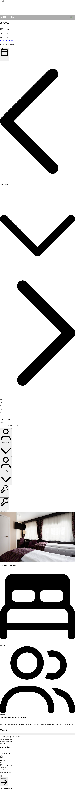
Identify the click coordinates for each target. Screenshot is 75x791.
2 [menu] (71, 17)
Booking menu (8, 17)
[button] (37, 121)
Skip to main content (6, 40)
